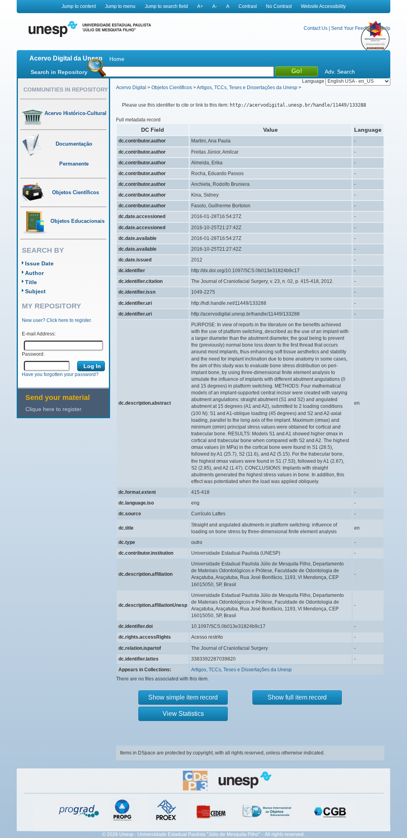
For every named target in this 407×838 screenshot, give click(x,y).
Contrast (247, 6)
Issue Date (39, 263)
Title (31, 282)
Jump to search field (166, 6)
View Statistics (183, 713)
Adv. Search (340, 71)
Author (34, 273)
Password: (33, 354)
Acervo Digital (131, 87)
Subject (35, 291)
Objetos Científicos (171, 87)
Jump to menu (120, 6)
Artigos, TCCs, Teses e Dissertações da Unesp (247, 87)
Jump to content (79, 6)
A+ (200, 6)
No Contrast (279, 6)
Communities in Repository (65, 89)
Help (385, 28)
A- (214, 6)
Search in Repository (59, 72)
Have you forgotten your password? (60, 374)
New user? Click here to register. (57, 320)
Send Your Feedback (353, 28)
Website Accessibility (323, 6)
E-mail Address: (39, 334)
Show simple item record (183, 697)
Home (116, 59)
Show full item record (297, 697)
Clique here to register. (54, 409)
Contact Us (316, 28)
